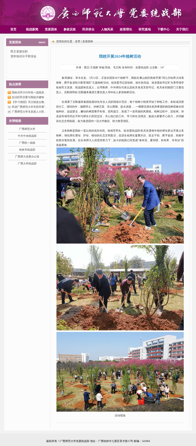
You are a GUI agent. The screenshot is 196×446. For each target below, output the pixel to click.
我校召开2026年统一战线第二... (30, 92)
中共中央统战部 (27, 135)
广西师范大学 (27, 129)
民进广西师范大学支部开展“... (29, 106)
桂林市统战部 (27, 149)
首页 (77, 41)
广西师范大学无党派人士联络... (30, 111)
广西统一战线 (27, 142)
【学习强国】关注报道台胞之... (30, 102)
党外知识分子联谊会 (23, 56)
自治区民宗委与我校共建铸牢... (30, 97)
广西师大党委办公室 (27, 156)
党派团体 (87, 41)
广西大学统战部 (27, 163)
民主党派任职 (19, 51)
